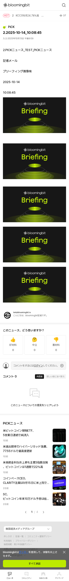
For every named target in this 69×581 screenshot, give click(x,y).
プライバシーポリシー (25, 541)
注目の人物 (43, 578)
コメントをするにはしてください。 (36, 365)
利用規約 (8, 541)
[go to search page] (64, 5)
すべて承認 (34, 563)
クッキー (24, 552)
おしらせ (8, 536)
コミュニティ (26, 578)
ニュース (9, 578)
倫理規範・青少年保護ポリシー (18, 544)
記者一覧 (19, 536)
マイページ (59, 578)
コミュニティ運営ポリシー (39, 536)
